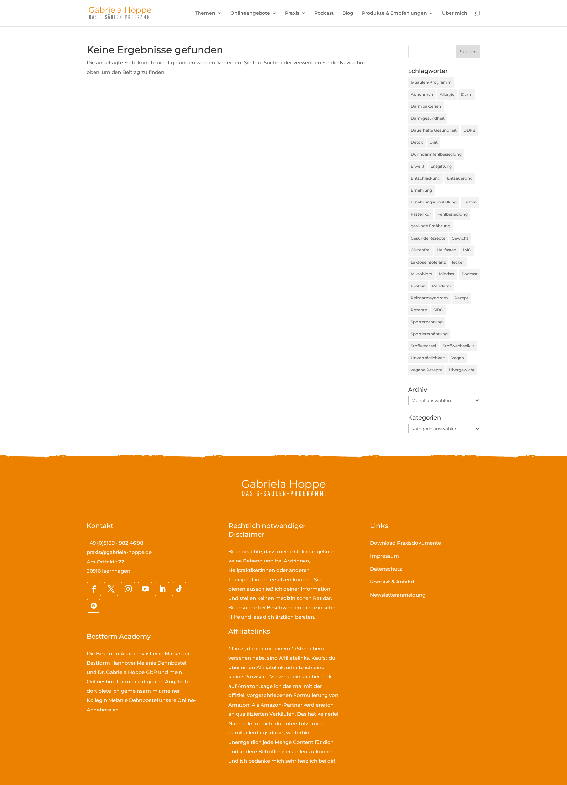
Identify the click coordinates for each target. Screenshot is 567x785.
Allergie (447, 94)
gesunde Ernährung (430, 225)
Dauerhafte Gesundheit (434, 130)
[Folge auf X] (111, 589)
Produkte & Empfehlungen (394, 13)
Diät (434, 142)
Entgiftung (441, 166)
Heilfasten (446, 249)
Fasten (470, 202)
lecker (458, 262)
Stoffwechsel (423, 345)
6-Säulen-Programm (431, 82)
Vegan (458, 357)
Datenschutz (386, 569)
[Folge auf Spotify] (93, 606)
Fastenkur (421, 214)
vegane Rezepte (426, 369)
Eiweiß (417, 166)
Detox (417, 142)
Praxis (292, 13)
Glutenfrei (420, 249)
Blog (347, 13)
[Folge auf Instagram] (128, 589)
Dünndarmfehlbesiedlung (436, 154)
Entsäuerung (459, 178)
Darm (466, 94)
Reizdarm (441, 286)
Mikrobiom (421, 273)
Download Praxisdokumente (405, 543)
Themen (205, 13)
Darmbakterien (426, 106)
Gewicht (460, 238)
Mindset (447, 273)
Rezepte (419, 310)
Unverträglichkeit (428, 357)
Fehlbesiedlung (452, 214)
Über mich (454, 13)
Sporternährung (427, 321)
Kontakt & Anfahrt (392, 582)
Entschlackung (425, 178)
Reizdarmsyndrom (429, 297)
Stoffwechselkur (458, 345)
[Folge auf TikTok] (179, 589)
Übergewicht (462, 369)
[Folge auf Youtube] (145, 589)
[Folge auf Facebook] (94, 589)
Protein (418, 286)
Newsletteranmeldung (398, 595)
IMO (467, 249)
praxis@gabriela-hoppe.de (119, 552)
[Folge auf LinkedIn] (162, 589)
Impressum (384, 556)
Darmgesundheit (428, 118)
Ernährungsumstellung (434, 202)
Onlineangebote (250, 13)
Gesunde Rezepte (428, 238)
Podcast (324, 13)
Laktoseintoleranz (428, 262)
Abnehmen (422, 94)
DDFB (469, 130)
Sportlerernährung (429, 333)
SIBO (438, 310)
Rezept (461, 297)
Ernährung (421, 190)
